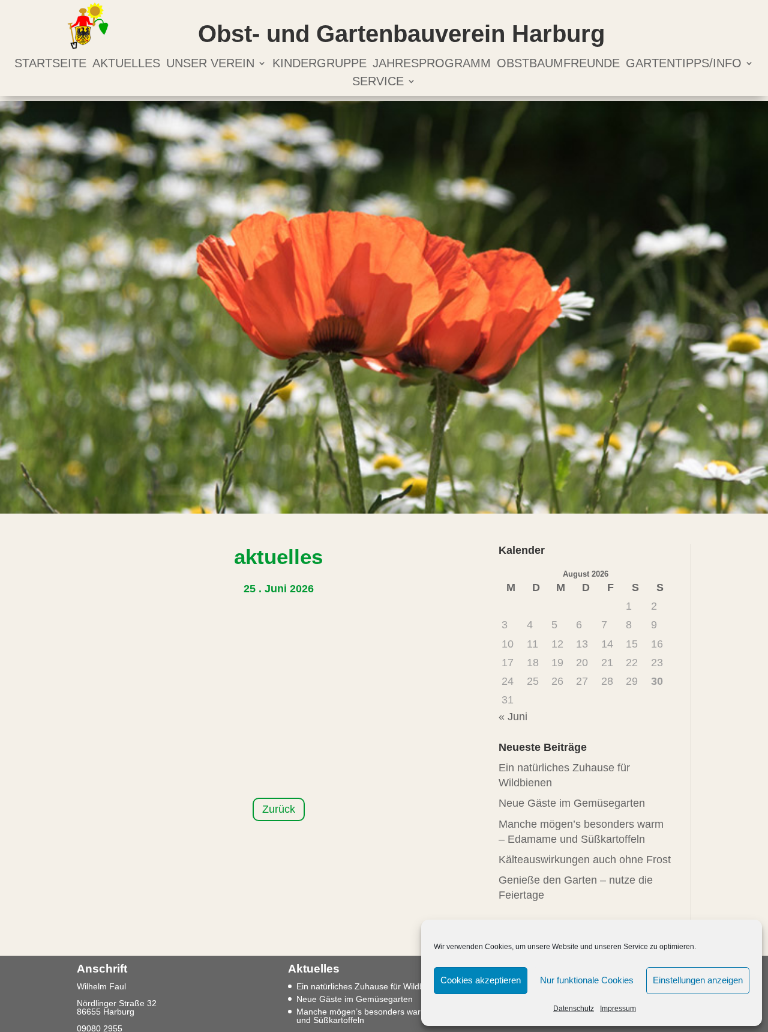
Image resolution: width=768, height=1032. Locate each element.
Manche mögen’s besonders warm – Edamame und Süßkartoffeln (386, 1016)
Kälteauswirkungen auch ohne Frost (585, 860)
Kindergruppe (319, 64)
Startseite (50, 64)
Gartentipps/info (684, 64)
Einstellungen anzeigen (698, 980)
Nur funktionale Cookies (587, 980)
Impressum (618, 1008)
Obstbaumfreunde (558, 64)
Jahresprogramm (432, 64)
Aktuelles (126, 64)
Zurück (278, 809)
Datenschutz (573, 1008)
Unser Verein (210, 64)
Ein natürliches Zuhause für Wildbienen (370, 986)
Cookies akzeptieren (480, 980)
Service (378, 82)
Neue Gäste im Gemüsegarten (572, 803)
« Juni (513, 717)
